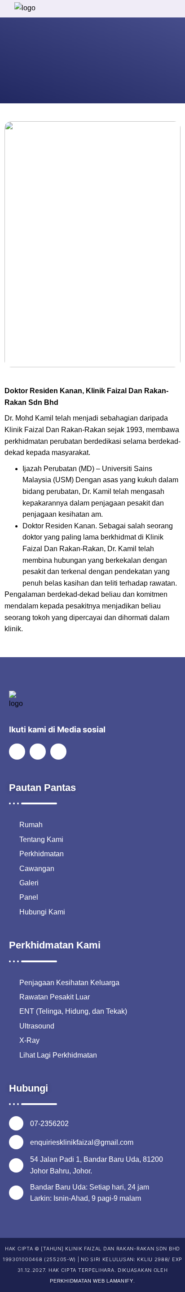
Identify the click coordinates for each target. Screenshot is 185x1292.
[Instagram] (38, 752)
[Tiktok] (58, 752)
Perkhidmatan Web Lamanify (91, 1281)
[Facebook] (17, 752)
